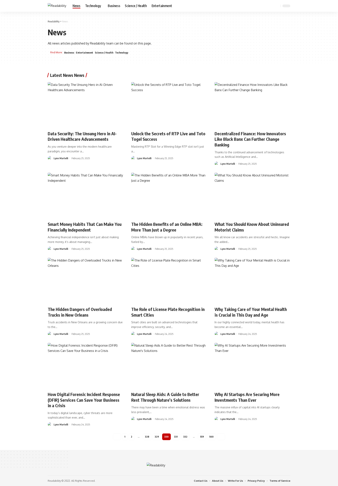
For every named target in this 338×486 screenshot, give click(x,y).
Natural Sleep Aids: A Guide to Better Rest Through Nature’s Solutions (165, 397)
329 (157, 436)
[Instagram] (271, 5)
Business (69, 52)
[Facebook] (258, 5)
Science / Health (104, 52)
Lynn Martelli (61, 158)
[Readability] (57, 5)
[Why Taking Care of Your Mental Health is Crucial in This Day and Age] (252, 280)
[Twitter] (262, 5)
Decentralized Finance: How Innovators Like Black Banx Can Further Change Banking (250, 139)
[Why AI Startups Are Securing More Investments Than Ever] (252, 365)
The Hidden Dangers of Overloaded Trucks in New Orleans (80, 312)
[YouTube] (267, 5)
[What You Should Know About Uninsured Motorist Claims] (252, 195)
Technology (121, 52)
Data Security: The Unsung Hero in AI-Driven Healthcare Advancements (82, 136)
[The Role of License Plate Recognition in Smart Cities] (169, 280)
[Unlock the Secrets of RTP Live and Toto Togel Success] (169, 105)
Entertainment (84, 52)
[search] (276, 6)
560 (211, 436)
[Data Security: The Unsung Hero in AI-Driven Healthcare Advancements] (85, 105)
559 (202, 436)
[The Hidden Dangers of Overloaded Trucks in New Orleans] (85, 280)
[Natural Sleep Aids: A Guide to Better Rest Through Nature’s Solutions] (169, 365)
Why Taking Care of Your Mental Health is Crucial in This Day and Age (251, 312)
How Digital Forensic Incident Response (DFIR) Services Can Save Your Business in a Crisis (84, 400)
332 (185, 436)
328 (147, 436)
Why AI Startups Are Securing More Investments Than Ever (247, 397)
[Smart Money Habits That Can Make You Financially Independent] (85, 195)
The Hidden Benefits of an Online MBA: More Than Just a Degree (166, 227)
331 (176, 436)
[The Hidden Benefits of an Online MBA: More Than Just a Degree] (169, 195)
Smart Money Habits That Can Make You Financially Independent (84, 227)
